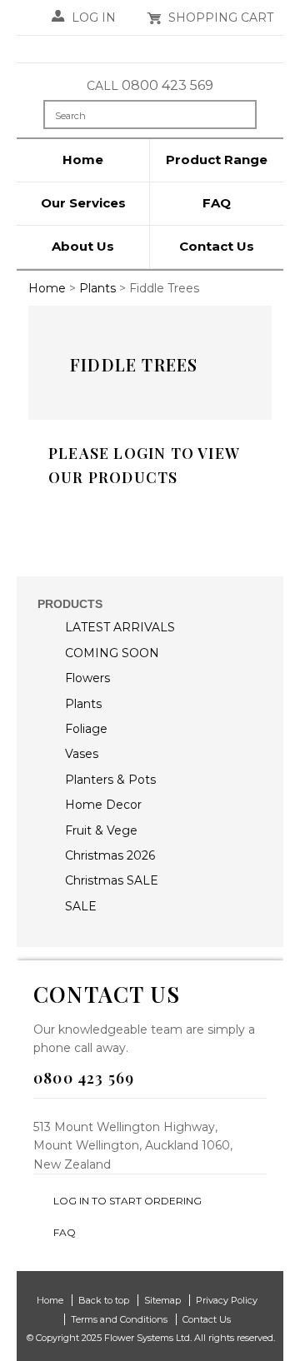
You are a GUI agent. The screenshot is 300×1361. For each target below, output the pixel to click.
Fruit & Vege (101, 830)
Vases (81, 753)
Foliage (86, 728)
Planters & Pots (110, 779)
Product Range (217, 159)
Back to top (103, 1300)
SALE (81, 906)
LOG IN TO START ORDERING (127, 1200)
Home (82, 159)
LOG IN (94, 17)
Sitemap (162, 1300)
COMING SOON (112, 653)
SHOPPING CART (220, 17)
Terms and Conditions (119, 1319)
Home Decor (103, 804)
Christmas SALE (111, 880)
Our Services (83, 203)
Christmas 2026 (110, 855)
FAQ (216, 203)
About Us (83, 246)
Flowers (87, 678)
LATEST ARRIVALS (120, 627)
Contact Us (216, 246)
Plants (83, 703)
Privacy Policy (227, 1300)
